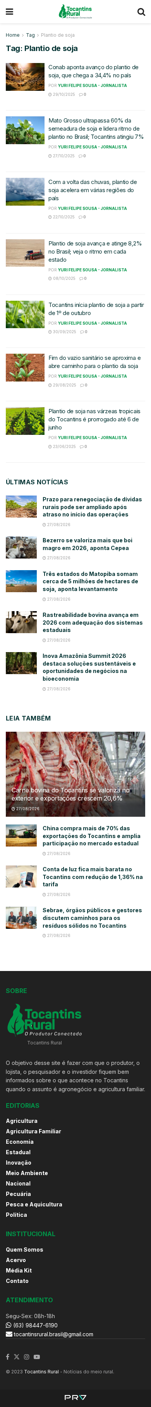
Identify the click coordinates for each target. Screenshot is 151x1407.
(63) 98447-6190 (35, 1325)
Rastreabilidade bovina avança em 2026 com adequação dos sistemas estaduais (93, 622)
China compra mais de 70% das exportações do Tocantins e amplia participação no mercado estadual (92, 836)
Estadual (18, 1152)
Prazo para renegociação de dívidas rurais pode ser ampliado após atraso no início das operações (92, 507)
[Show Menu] (9, 11)
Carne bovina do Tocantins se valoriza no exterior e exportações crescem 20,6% (70, 794)
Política (16, 1214)
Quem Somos (24, 1249)
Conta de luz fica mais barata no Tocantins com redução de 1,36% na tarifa (93, 876)
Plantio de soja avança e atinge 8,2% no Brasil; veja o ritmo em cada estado (95, 251)
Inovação (18, 1162)
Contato (17, 1281)
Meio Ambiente (27, 1173)
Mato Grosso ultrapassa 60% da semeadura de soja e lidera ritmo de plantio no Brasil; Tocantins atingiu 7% (96, 128)
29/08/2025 (64, 385)
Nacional (18, 1183)
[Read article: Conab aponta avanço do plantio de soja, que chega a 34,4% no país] (25, 77)
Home (13, 35)
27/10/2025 (63, 155)
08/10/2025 (64, 278)
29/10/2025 (63, 94)
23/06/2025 (64, 446)
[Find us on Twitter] (17, 1357)
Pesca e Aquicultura (34, 1204)
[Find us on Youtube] (37, 1357)
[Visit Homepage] (75, 11)
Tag (30, 35)
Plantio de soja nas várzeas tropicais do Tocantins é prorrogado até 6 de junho (94, 419)
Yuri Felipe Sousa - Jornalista (92, 85)
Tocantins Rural (41, 1372)
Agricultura (22, 1120)
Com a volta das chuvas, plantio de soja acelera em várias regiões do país (92, 190)
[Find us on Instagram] (26, 1357)
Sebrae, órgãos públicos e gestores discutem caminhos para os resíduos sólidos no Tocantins (92, 917)
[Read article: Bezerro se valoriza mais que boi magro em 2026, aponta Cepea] (21, 548)
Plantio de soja (58, 35)
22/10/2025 (63, 217)
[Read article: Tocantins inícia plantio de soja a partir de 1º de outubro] (25, 315)
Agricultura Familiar (33, 1131)
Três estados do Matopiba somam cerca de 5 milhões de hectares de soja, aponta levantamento (90, 581)
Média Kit (19, 1270)
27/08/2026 (58, 524)
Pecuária (18, 1194)
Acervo (16, 1260)
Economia (20, 1141)
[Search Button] (141, 11)
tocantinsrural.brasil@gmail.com (53, 1334)
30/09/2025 (64, 331)
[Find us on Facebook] (7, 1357)
